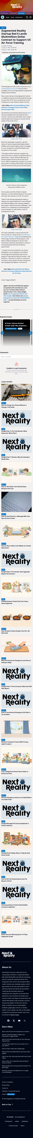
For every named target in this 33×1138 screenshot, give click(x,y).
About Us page (14, 1015)
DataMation (25, 1121)
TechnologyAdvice (20, 1117)
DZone (22, 1125)
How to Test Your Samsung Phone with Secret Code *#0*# (16, 1057)
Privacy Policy (6, 1085)
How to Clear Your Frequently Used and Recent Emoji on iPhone (15, 1062)
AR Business (19, 17)
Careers (8, 1094)
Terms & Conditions (7, 1082)
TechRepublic (8, 1121)
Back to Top (6, 1104)
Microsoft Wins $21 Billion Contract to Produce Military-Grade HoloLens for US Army (16, 271)
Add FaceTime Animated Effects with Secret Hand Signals (16, 1052)
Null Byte (28, 13)
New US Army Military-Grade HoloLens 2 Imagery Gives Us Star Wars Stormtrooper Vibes (15, 107)
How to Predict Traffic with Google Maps (13, 1048)
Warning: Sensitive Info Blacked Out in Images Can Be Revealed (15, 1071)
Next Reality (21, 13)
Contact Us (5, 1088)
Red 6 (29, 113)
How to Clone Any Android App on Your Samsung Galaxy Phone (16, 1040)
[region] (16, 131)
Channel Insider (13, 1125)
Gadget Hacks (13, 13)
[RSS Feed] (25, 1021)
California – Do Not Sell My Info (11, 1091)
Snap (12, 17)
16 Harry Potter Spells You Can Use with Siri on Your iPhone (15, 1044)
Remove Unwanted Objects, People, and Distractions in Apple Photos (13, 1035)
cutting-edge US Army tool (9, 89)
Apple (7, 17)
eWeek (17, 1121)
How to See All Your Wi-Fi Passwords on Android (15, 1031)
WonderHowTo (4, 13)
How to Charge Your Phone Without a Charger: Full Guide (14, 406)
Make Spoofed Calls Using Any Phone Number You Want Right (16, 1066)
